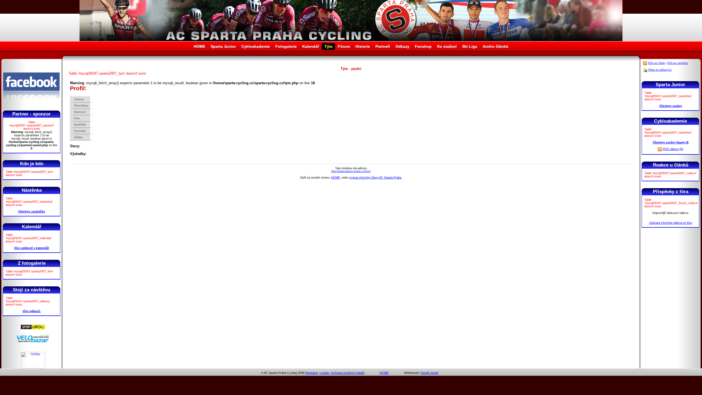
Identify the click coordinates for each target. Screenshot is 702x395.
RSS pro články (657, 63)
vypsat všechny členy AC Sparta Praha (375, 177)
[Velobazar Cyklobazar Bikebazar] (32, 341)
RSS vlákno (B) (673, 149)
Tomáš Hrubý (429, 372)
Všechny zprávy (670, 106)
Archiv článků (495, 46)
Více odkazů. (31, 311)
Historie (362, 46)
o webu (324, 372)
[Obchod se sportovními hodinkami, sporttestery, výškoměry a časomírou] (33, 330)
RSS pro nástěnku (677, 63)
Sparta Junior (223, 46)
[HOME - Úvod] (351, 40)
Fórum (344, 46)
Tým (328, 46)
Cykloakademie (255, 46)
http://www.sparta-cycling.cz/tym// (351, 171)
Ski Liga (469, 46)
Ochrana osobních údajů (347, 372)
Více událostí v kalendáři (31, 248)
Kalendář (310, 46)
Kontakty (312, 372)
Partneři (382, 46)
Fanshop (423, 46)
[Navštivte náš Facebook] (31, 104)
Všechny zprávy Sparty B (671, 142)
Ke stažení (447, 46)
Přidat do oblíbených (660, 70)
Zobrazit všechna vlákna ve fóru (670, 222)
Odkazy (402, 46)
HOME (199, 46)
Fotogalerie (286, 46)
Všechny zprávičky (31, 211)
